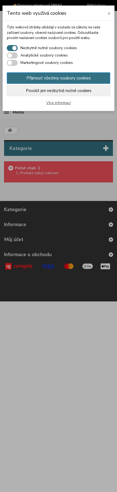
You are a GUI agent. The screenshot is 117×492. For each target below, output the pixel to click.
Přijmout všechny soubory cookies (58, 78)
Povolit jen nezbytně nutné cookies (58, 90)
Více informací (58, 102)
